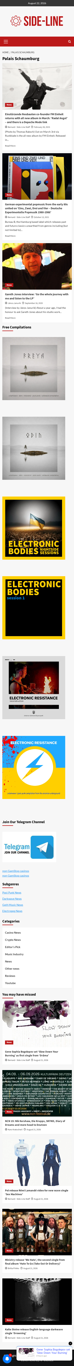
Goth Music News (12, 904)
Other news (12, 968)
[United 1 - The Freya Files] (33, 368)
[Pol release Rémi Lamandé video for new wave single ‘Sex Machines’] (37, 1162)
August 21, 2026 (41, 1060)
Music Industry (14, 954)
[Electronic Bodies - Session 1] (33, 607)
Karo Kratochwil (15, 1129)
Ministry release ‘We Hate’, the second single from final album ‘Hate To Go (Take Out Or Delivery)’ (35, 1262)
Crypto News (13, 939)
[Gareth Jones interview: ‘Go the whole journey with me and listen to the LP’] (37, 266)
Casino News (13, 932)
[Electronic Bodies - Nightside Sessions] (33, 528)
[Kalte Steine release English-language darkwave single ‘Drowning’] (37, 1301)
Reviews (10, 975)
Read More (10, 145)
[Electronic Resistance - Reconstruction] (33, 687)
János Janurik (14, 303)
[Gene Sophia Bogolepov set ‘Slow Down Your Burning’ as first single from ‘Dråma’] (37, 1024)
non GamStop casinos (15, 871)
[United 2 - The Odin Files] (33, 448)
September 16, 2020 (34, 303)
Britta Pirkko (13, 1268)
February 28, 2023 (42, 127)
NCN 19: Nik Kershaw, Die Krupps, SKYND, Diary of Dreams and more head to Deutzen (35, 1123)
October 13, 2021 (41, 217)
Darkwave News (12, 898)
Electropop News (12, 911)
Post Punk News (11, 892)
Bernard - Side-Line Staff (19, 127)
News (9, 104)
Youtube (10, 983)
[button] (6, 41)
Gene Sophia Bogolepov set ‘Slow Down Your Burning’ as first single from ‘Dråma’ (31, 1053)
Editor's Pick (12, 947)
